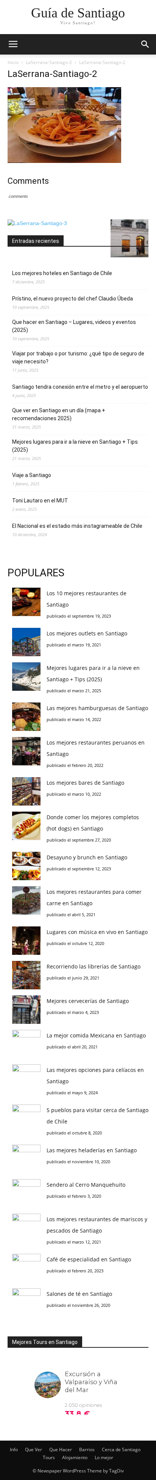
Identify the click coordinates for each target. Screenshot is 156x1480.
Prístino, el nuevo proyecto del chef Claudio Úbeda (72, 299)
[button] (145, 44)
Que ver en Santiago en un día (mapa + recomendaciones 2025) (58, 414)
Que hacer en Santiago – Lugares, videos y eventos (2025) (74, 326)
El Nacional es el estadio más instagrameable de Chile (77, 526)
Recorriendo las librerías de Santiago (93, 966)
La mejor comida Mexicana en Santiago (96, 1035)
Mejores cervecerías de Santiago (88, 1000)
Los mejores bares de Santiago (85, 782)
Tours (49, 1457)
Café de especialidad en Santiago (89, 1259)
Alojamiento (74, 1457)
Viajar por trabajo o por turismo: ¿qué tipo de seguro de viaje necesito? (78, 357)
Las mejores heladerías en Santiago (92, 1150)
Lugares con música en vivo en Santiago (97, 932)
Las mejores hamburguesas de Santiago (97, 708)
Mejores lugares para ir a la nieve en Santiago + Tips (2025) (75, 446)
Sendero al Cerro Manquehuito (86, 1184)
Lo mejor (104, 1457)
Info (14, 1449)
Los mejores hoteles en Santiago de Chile (62, 273)
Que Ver (33, 1449)
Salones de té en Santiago (79, 1293)
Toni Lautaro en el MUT (40, 501)
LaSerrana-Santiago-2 (49, 62)
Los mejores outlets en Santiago (87, 633)
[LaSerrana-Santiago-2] (64, 161)
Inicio (13, 62)
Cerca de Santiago (121, 1449)
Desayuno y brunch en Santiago (87, 857)
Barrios (87, 1449)
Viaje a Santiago (31, 475)
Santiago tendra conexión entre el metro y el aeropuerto (80, 387)
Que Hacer (60, 1449)
